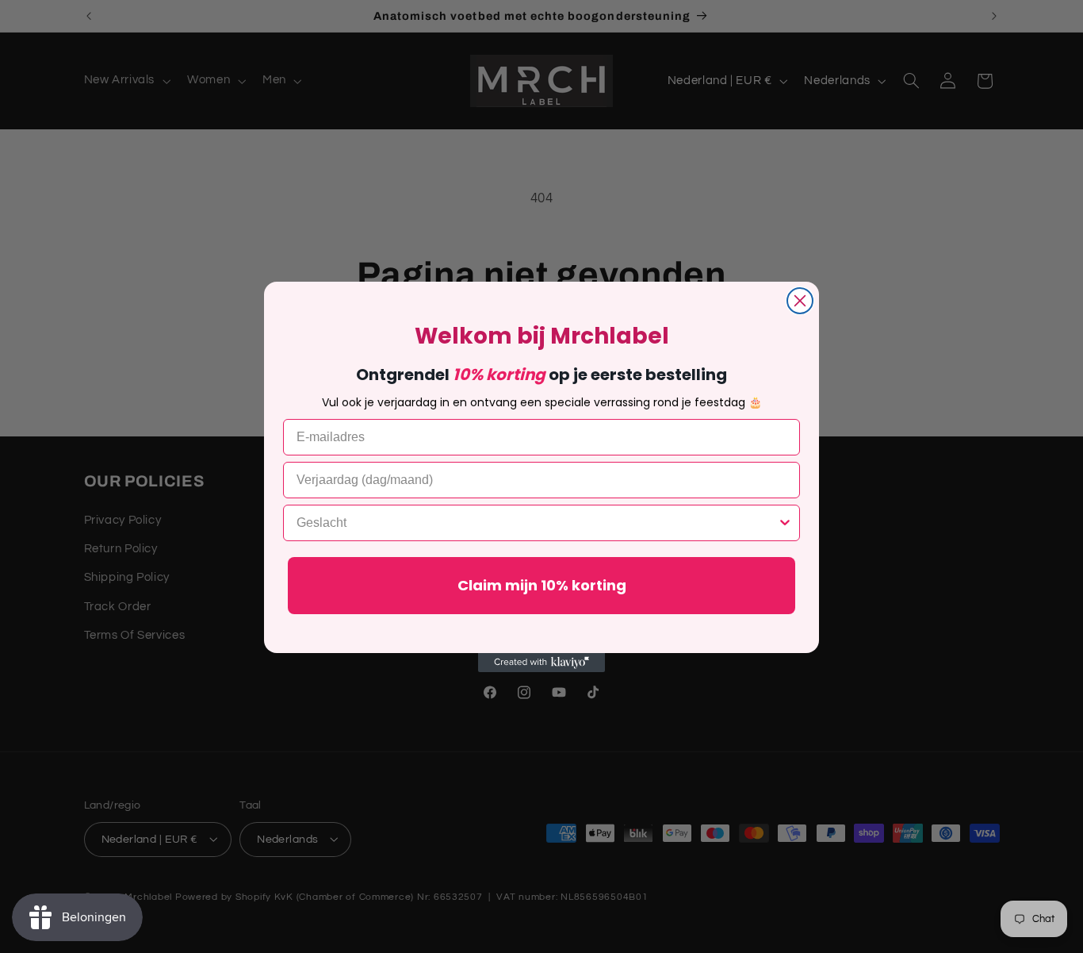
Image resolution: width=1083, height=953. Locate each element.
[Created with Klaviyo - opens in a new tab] (541, 662)
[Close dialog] (800, 300)
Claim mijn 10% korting (541, 585)
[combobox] (537, 522)
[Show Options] (785, 522)
